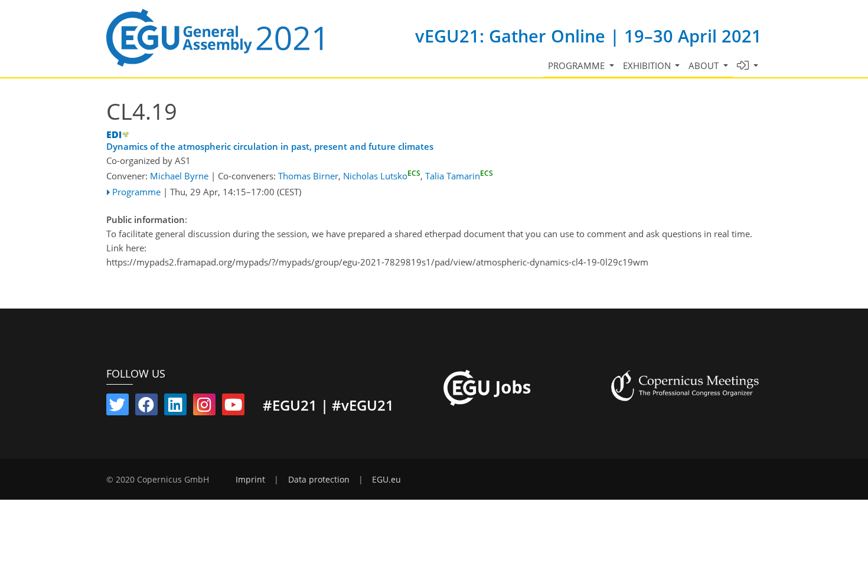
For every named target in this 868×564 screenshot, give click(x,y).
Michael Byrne (179, 176)
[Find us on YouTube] (233, 407)
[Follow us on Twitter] (117, 407)
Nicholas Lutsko (381, 176)
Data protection (319, 479)
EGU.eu (386, 479)
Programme (136, 192)
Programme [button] (577, 65)
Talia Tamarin (459, 176)
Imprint (250, 479)
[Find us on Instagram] (204, 407)
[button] (748, 66)
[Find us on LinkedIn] (175, 407)
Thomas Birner (308, 176)
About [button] (704, 65)
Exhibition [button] (648, 65)
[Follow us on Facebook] (146, 407)
